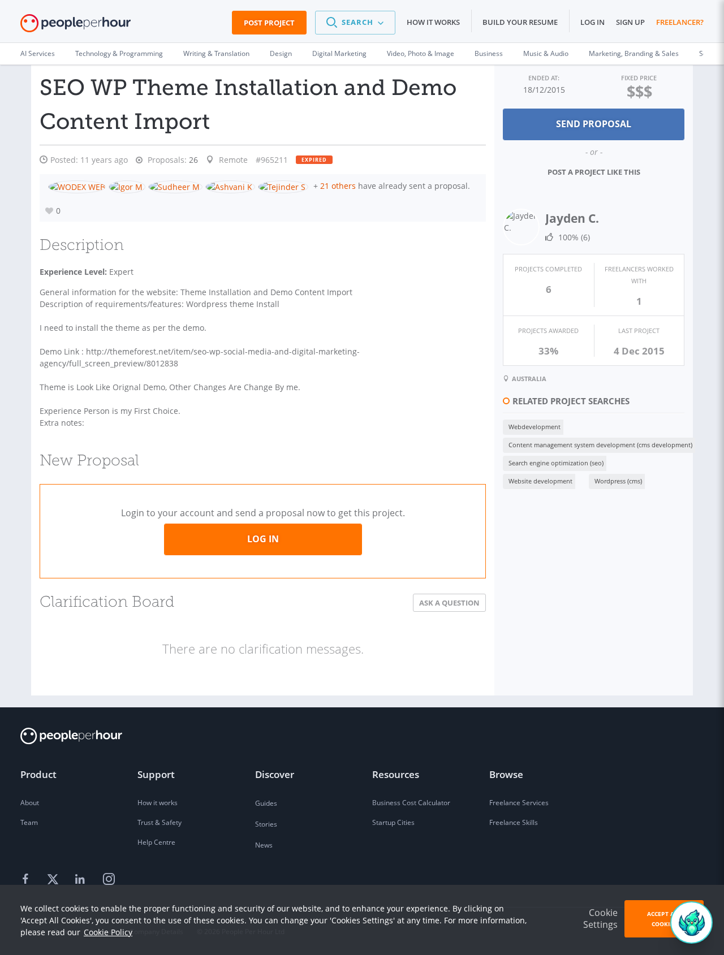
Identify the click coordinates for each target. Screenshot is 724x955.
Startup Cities (393, 822)
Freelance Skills (513, 822)
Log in (592, 22)
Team (29, 822)
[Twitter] (54, 879)
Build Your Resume (520, 22)
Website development (540, 481)
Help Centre (156, 842)
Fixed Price (639, 78)
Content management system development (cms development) (600, 444)
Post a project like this (594, 172)
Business (489, 53)
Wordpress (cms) (618, 481)
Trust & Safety (159, 822)
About (29, 802)
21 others (338, 185)
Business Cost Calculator (411, 802)
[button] (355, 22)
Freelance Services (519, 802)
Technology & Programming (119, 53)
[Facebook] (27, 879)
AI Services (37, 53)
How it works (433, 22)
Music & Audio (545, 53)
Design (281, 53)
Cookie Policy (108, 932)
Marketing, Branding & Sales (634, 53)
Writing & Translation (216, 53)
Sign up (630, 22)
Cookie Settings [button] (600, 918)
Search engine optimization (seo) (556, 463)
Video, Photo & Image (420, 53)
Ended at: (543, 78)
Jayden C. (572, 218)
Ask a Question (449, 603)
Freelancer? (680, 22)
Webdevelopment (534, 426)
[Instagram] (108, 879)
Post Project (269, 23)
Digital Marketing (339, 53)
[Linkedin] (81, 879)
